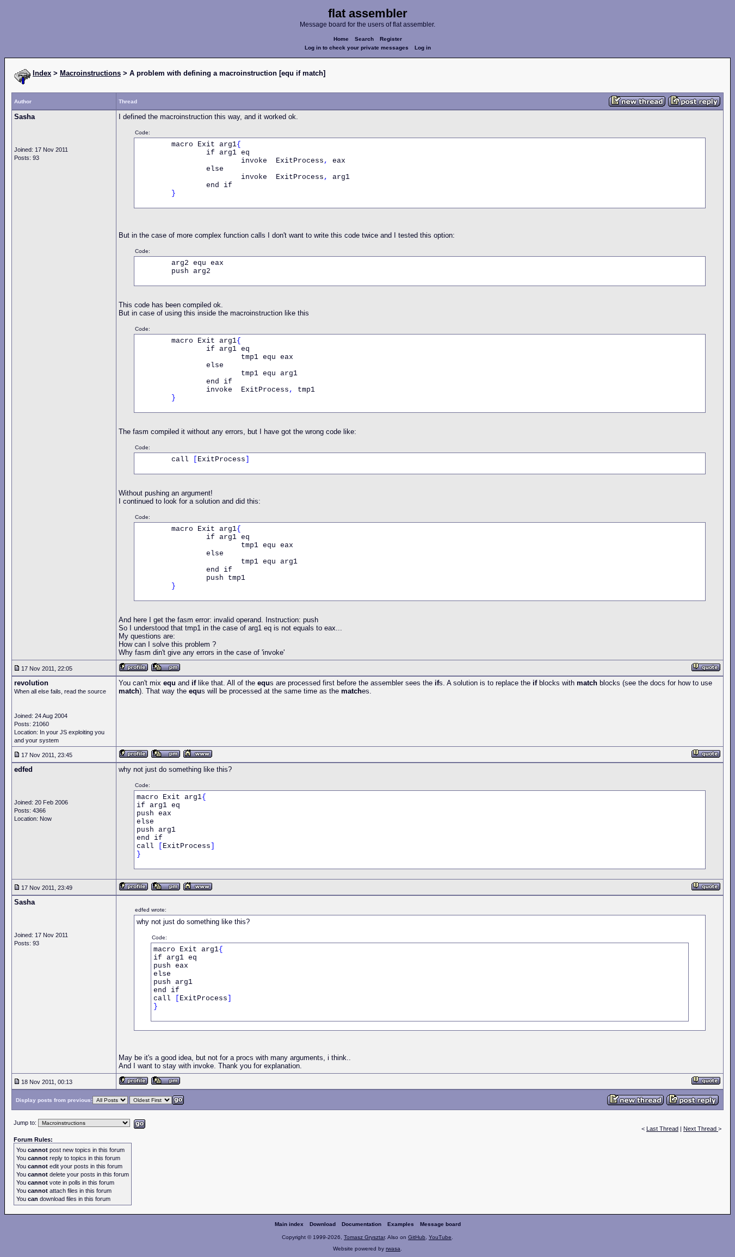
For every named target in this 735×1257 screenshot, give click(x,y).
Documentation (361, 1224)
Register (391, 39)
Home (341, 39)
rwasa (393, 1249)
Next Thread (700, 1128)
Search (364, 39)
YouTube (440, 1237)
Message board (440, 1224)
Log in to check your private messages (357, 48)
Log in (423, 48)
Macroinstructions (90, 73)
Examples (400, 1224)
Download (323, 1224)
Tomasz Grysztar (364, 1237)
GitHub (416, 1237)
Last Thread (662, 1128)
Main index (289, 1224)
